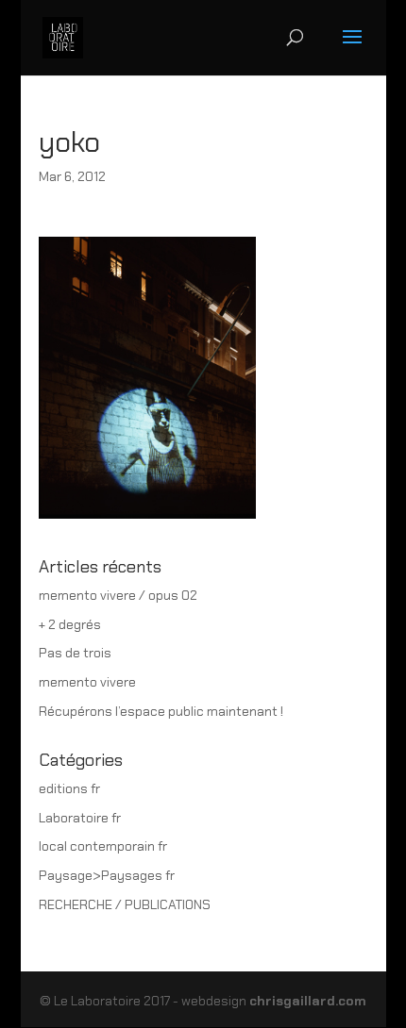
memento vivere (87, 681)
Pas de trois (75, 652)
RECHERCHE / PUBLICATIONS (125, 904)
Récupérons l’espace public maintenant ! (161, 711)
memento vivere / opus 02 (118, 595)
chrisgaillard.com (307, 1000)
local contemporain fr (103, 845)
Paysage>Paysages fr (107, 875)
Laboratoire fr (80, 817)
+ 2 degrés (70, 624)
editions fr (69, 788)
